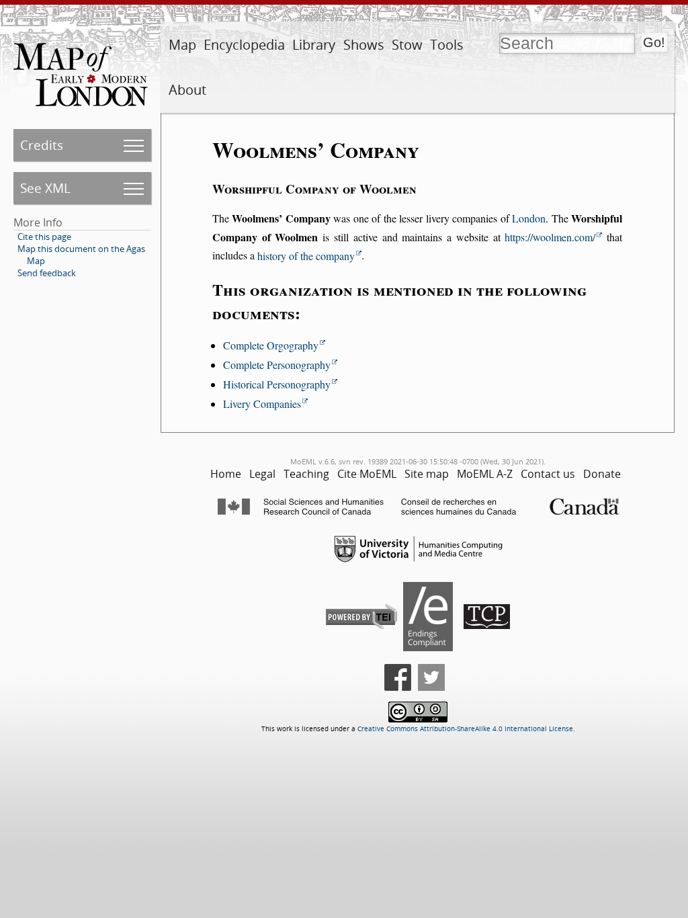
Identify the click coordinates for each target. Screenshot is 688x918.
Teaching (306, 473)
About (187, 90)
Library (313, 45)
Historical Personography (277, 384)
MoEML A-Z (485, 473)
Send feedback (46, 273)
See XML (45, 188)
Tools (447, 45)
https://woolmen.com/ (550, 237)
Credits (41, 145)
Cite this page (44, 237)
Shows (363, 45)
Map (182, 45)
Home (225, 473)
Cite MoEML (366, 473)
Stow (407, 45)
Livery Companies (262, 404)
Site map (426, 473)
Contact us (548, 473)
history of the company (306, 256)
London (529, 218)
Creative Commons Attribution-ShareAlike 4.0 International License (465, 728)
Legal (262, 473)
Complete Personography (277, 365)
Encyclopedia (244, 45)
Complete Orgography (270, 345)
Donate (602, 473)
